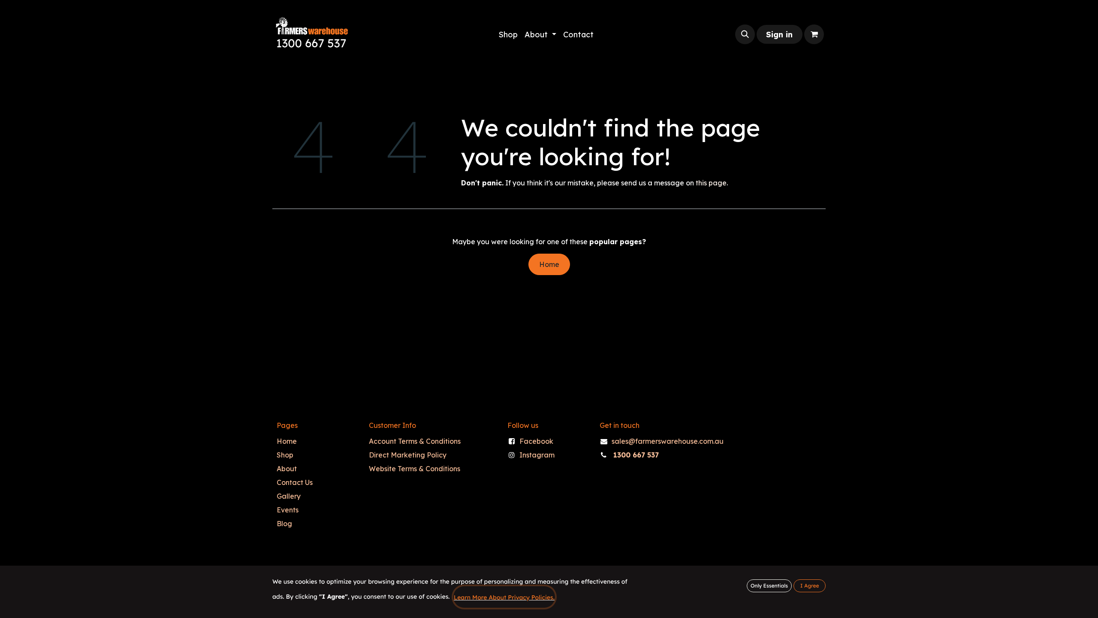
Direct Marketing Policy (407, 455)
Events (288, 510)
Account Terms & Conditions (415, 441)
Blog (284, 523)
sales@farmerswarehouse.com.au (668, 441)
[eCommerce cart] (814, 34)
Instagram (537, 455)
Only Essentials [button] (769, 585)
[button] (745, 34)
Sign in (779, 34)
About (287, 468)
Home (549, 264)
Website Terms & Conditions (414, 468)
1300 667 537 (636, 455)
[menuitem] (508, 34)
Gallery (289, 496)
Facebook (536, 441)
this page (711, 183)
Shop (285, 455)
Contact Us (295, 482)
